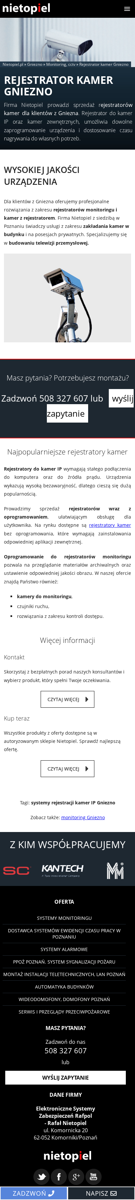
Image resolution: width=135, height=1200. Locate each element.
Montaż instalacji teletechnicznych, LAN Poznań (64, 974)
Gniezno (34, 64)
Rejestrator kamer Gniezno (103, 64)
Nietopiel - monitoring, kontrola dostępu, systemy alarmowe (67, 1156)
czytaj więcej (63, 699)
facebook (59, 1177)
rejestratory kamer (110, 525)
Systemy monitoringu (64, 918)
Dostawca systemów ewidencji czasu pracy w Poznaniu (64, 933)
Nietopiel (26, 8)
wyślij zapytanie (65, 1077)
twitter (41, 1177)
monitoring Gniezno (83, 817)
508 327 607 (63, 398)
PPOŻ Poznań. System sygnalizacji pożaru (64, 962)
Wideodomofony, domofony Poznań (64, 999)
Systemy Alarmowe (64, 949)
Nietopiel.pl (13, 64)
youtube (94, 1177)
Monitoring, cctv (60, 64)
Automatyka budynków (64, 987)
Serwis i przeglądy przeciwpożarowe (64, 1012)
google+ (76, 1177)
